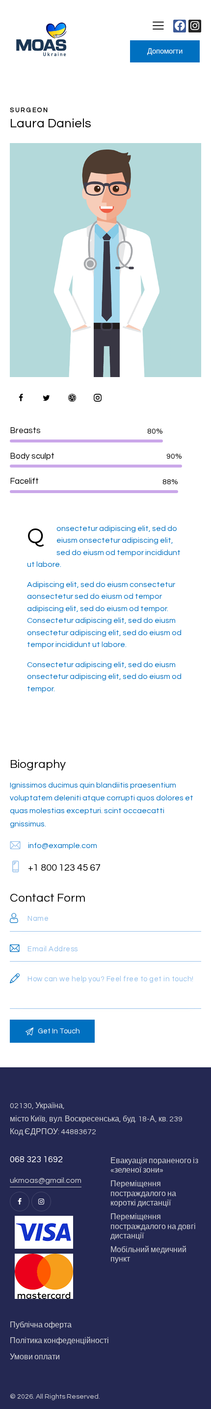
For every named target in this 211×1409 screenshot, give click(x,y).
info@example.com (62, 846)
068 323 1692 (36, 1159)
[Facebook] (179, 26)
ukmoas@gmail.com (45, 1180)
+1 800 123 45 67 (64, 868)
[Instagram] (194, 26)
